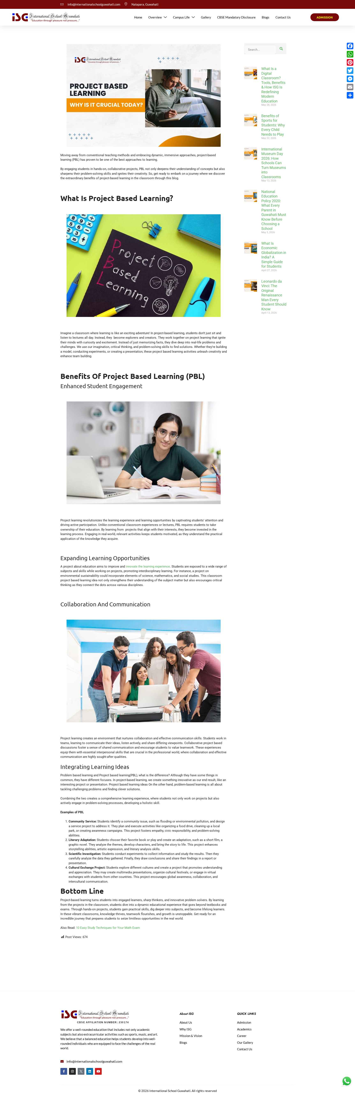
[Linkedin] (89, 1071)
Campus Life (181, 17)
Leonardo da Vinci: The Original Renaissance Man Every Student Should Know (273, 295)
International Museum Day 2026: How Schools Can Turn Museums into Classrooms (273, 163)
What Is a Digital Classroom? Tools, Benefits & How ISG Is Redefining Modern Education (273, 85)
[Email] (350, 87)
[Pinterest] (350, 62)
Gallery (206, 17)
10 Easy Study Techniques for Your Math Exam (108, 928)
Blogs (265, 17)
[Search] (281, 48)
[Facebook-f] (63, 1071)
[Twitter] (350, 71)
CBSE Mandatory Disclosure (236, 17)
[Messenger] (350, 79)
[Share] (350, 95)
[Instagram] (72, 1071)
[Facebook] (350, 46)
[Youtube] (98, 1071)
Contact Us (283, 17)
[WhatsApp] (350, 54)
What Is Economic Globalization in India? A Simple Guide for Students (273, 255)
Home (138, 17)
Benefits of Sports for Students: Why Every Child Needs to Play (273, 125)
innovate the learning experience (148, 566)
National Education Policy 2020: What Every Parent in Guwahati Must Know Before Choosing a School (273, 210)
